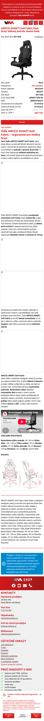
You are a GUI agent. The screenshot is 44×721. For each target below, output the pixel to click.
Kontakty (4, 650)
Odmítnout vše (8, 715)
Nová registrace (7, 659)
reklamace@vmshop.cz (10, 634)
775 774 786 (6, 610)
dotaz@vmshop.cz (8, 626)
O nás (3, 647)
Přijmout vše (36, 715)
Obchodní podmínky (9, 656)
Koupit (22, 122)
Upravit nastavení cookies (11, 664)
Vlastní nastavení (22, 715)
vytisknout (38, 37)
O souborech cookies (9, 662)
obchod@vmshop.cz (9, 618)
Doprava (4, 653)
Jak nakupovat (7, 645)
